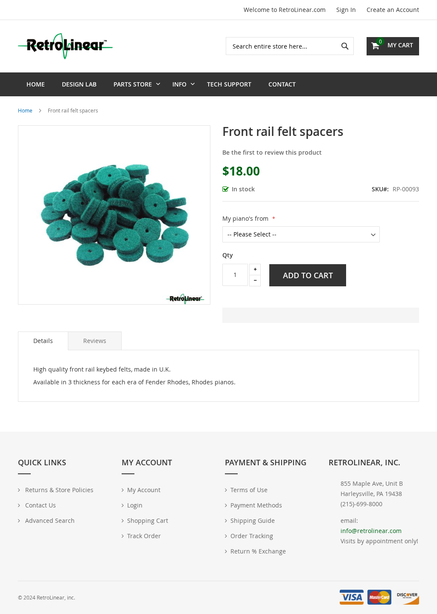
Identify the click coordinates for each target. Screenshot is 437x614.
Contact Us (39, 505)
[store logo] (65, 46)
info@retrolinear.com (371, 531)
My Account (143, 490)
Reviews (94, 341)
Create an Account (393, 10)
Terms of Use (249, 490)
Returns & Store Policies (58, 490)
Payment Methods (256, 505)
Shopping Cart (147, 520)
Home (25, 110)
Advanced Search (49, 520)
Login (135, 505)
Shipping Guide (252, 520)
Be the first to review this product (272, 152)
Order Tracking (251, 536)
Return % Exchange (258, 551)
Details (43, 341)
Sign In (346, 10)
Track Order (144, 536)
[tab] (43, 341)
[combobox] (290, 46)
